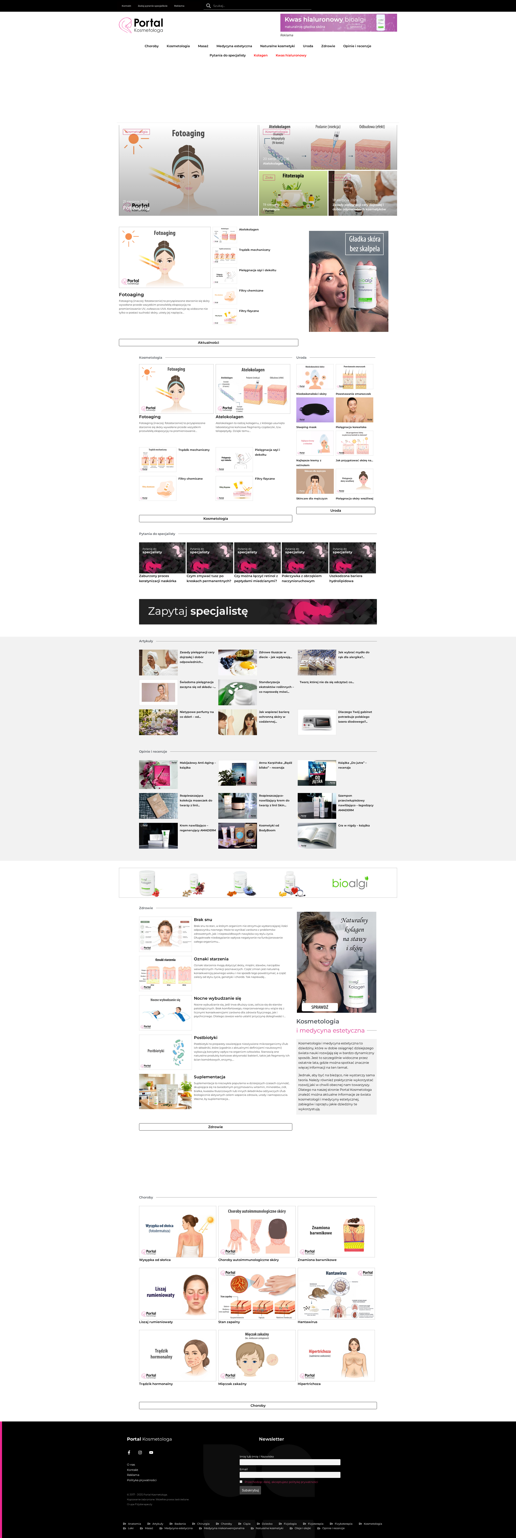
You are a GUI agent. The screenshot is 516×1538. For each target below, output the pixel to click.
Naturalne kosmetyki (277, 46)
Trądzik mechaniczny (254, 250)
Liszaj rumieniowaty (156, 1322)
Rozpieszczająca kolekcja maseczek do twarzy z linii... (196, 800)
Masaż (203, 46)
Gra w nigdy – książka (354, 825)
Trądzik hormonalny (156, 1384)
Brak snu (203, 919)
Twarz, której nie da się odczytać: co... (327, 682)
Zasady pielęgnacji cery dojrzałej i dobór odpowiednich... (197, 657)
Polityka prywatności (142, 1480)
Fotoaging (131, 294)
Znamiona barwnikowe (317, 1260)
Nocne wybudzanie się (217, 998)
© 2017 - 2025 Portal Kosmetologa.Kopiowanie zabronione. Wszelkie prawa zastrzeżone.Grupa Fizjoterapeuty (158, 1499)
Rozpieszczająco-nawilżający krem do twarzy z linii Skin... (274, 800)
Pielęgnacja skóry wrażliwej (354, 498)
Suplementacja (209, 1076)
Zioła (269, 177)
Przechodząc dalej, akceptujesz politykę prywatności (281, 1482)
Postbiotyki (205, 1037)
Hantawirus (307, 1322)
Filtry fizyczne (249, 311)
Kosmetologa (149, 1439)
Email (244, 1469)
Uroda (308, 46)
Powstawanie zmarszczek (353, 393)
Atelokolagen (249, 229)
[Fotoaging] (188, 170)
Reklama (179, 5)
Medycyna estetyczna (234, 46)
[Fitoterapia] (293, 193)
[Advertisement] (258, 90)
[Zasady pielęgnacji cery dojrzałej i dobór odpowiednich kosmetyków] (363, 193)
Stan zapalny (229, 1322)
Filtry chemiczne (251, 290)
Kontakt (126, 5)
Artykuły (341, 177)
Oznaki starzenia (211, 959)
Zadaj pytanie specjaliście (152, 5)
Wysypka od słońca (155, 1260)
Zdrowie (328, 46)
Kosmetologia (178, 46)
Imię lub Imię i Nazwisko (257, 1456)
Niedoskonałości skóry (311, 393)
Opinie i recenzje (357, 46)
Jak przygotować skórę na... (354, 460)
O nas (131, 1464)
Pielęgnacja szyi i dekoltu (257, 270)
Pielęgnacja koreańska (351, 427)
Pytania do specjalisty (228, 55)
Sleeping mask (306, 427)
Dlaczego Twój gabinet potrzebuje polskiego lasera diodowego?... (355, 716)
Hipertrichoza (309, 1384)
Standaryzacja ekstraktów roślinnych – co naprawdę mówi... (276, 687)
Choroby (152, 46)
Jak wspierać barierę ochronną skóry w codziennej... (274, 716)
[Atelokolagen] (328, 147)
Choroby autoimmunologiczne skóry (248, 1260)
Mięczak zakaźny (232, 1384)
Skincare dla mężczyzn (312, 498)
